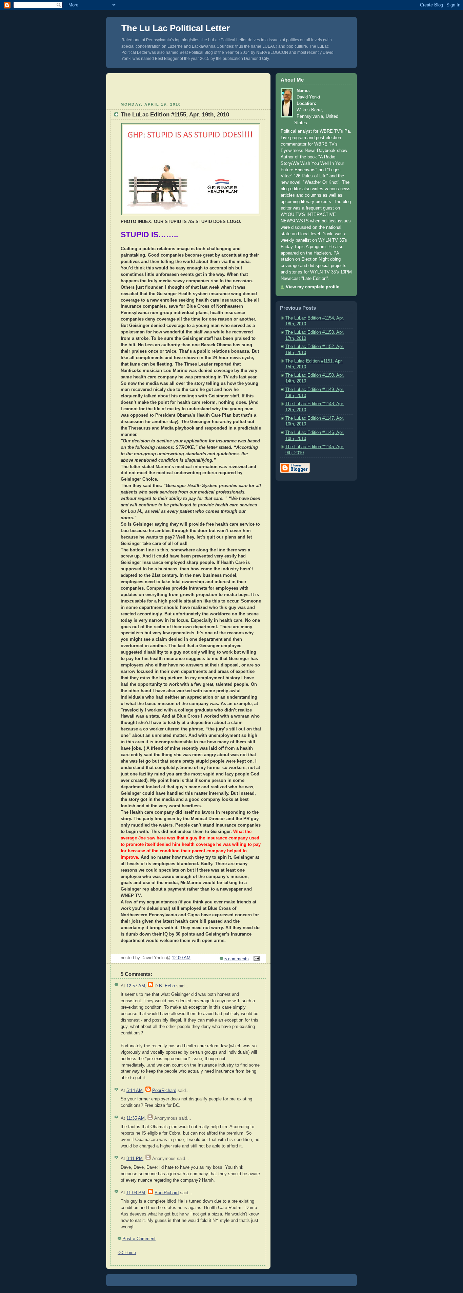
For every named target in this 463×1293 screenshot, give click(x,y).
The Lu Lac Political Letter (175, 28)
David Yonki (308, 97)
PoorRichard (164, 1090)
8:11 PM (134, 1158)
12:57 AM (135, 986)
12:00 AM (181, 958)
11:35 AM (135, 1118)
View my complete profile (312, 287)
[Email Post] (255, 959)
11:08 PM (135, 1192)
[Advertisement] (188, 86)
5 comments (236, 959)
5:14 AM (134, 1090)
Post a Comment (139, 1238)
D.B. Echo (165, 986)
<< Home (127, 1252)
